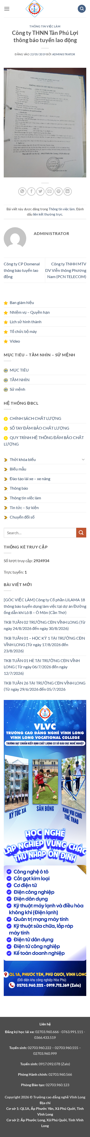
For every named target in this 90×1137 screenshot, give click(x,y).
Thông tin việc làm (45, 26)
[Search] (82, 9)
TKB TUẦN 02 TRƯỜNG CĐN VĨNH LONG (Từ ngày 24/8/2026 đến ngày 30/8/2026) (45, 625)
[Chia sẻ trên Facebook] (31, 191)
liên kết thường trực (47, 214)
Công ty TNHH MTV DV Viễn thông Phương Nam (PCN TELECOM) (65, 270)
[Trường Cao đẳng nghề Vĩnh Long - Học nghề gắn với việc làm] (34, 8)
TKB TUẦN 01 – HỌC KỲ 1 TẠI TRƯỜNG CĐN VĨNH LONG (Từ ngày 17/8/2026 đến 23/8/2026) (44, 644)
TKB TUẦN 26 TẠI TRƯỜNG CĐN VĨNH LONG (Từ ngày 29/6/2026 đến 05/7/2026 (45, 686)
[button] (7, 8)
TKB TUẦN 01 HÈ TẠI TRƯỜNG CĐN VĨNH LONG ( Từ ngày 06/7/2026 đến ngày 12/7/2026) (42, 667)
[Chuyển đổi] (83, 459)
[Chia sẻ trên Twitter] (40, 191)
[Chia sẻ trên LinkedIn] (68, 191)
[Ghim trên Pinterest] (58, 191)
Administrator (63, 54)
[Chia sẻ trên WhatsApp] (22, 191)
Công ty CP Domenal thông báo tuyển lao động (22, 270)
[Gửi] (81, 532)
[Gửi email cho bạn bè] (50, 191)
